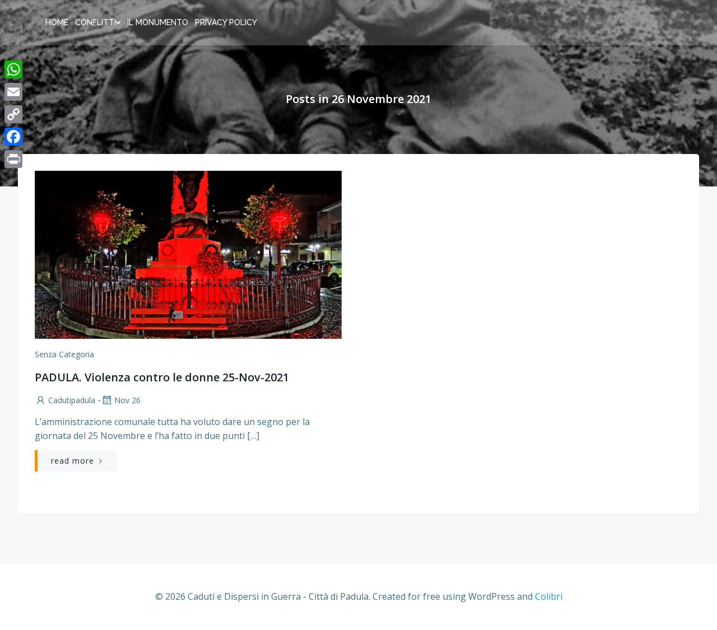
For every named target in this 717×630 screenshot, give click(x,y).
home (56, 22)
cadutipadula (71, 400)
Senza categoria (64, 354)
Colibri (548, 596)
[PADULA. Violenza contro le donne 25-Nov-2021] (188, 254)
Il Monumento (157, 22)
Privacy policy (226, 22)
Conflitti (95, 22)
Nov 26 (127, 400)
